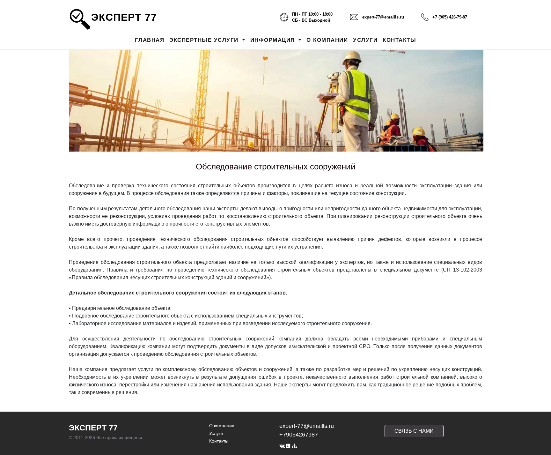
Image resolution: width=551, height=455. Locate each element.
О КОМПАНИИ (327, 40)
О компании (221, 425)
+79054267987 (298, 434)
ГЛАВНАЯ (150, 40)
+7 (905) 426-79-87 (449, 17)
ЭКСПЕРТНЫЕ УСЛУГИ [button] (204, 40)
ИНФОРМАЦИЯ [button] (273, 40)
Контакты (218, 441)
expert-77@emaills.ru (383, 17)
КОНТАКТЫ (399, 40)
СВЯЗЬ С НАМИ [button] (414, 431)
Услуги (216, 433)
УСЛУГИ (365, 40)
